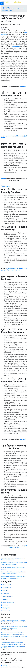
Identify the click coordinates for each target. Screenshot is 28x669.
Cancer (14, 620)
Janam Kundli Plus (19, 633)
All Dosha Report (15, 634)
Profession (6, 611)
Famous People (7, 596)
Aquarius (20, 622)
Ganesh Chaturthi (14, 646)
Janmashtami (9, 644)
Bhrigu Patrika (14, 636)
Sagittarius (8, 622)
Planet (5, 605)
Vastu (5, 590)
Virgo (20, 620)
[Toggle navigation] (3, 2)
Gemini (10, 620)
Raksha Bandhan (5, 642)
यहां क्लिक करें (23, 86)
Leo (17, 620)
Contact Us (10, 626)
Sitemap (14, 628)
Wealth (5, 599)
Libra (23, 620)
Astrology (6, 587)
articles (7, 7)
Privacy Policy (17, 626)
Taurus (6, 620)
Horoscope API (5, 628)
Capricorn (14, 622)
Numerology (6, 584)
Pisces (24, 622)
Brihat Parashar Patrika (7, 633)
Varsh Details (4, 638)
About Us (3, 626)
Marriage (6, 608)
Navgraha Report (5, 634)
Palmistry (5, 593)
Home (3, 7)
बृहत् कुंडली (3, 178)
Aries (2, 620)
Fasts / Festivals (8, 602)
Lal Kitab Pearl (23, 636)
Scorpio (3, 622)
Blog (11, 628)
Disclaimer (24, 626)
